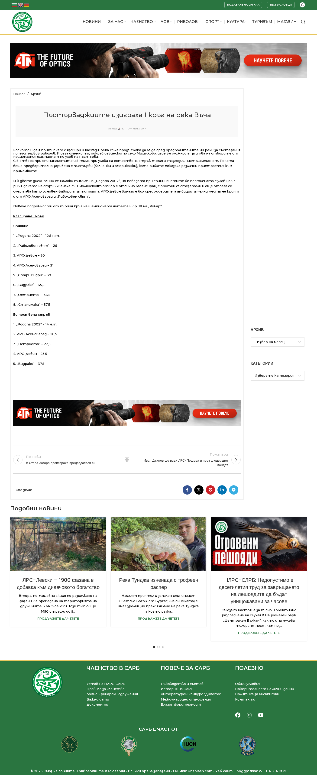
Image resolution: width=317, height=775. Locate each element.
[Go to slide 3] (163, 647)
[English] (20, 4)
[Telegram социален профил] (233, 490)
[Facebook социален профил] (187, 490)
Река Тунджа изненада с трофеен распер (158, 583)
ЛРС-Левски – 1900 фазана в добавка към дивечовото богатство (58, 583)
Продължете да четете (58, 618)
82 (123, 129)
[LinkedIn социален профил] (222, 490)
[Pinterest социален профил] (210, 490)
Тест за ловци (281, 4)
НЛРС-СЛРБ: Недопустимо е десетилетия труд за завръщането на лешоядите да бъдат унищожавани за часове (259, 590)
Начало (19, 94)
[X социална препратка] (199, 490)
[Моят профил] (302, 5)
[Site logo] (22, 21)
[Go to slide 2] (158, 647)
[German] (26, 4)
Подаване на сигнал (243, 4)
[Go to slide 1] (154, 647)
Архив (35, 94)
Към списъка (127, 459)
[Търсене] (303, 21)
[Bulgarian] (14, 4)
